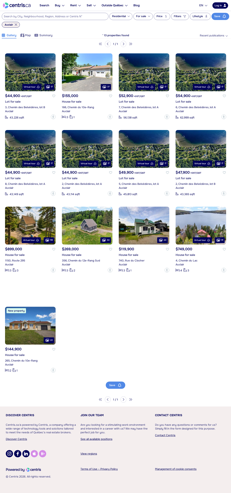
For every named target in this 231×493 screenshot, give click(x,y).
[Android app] (42, 453)
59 (51, 240)
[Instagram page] (9, 453)
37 (108, 86)
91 (222, 240)
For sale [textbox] (141, 16)
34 (108, 240)
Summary (46, 35)
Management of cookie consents (176, 469)
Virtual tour (30, 86)
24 (165, 240)
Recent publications (212, 35)
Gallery (11, 35)
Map (28, 35)
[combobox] (55, 16)
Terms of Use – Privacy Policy (99, 469)
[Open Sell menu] (94, 5)
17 (52, 86)
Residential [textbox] (119, 16)
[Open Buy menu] (63, 5)
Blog (136, 5)
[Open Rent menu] (79, 5)
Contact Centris (168, 415)
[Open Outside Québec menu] (126, 5)
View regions (88, 453)
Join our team (92, 415)
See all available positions (96, 439)
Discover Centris (20, 415)
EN (201, 5)
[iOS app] (34, 453)
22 (51, 340)
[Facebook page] (17, 453)
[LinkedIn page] (26, 453)
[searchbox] (53, 17)
